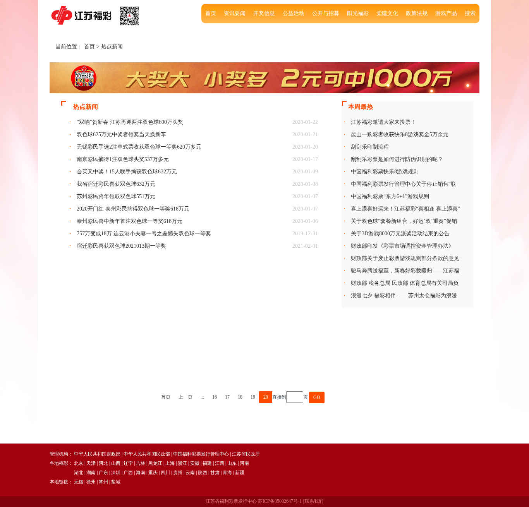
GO (316, 397)
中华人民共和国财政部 (97, 454)
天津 (91, 463)
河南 (244, 463)
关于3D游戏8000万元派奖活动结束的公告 (400, 233)
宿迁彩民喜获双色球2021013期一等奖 (121, 246)
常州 (103, 482)
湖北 (78, 472)
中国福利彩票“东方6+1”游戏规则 (390, 196)
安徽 (194, 463)
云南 (190, 472)
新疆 (239, 472)
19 (253, 397)
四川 (165, 472)
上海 (170, 463)
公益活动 (293, 13)
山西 (115, 463)
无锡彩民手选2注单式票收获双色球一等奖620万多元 (139, 147)
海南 (140, 472)
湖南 (91, 472)
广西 (128, 472)
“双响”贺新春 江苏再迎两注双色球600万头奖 (130, 122)
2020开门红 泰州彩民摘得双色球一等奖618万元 (133, 209)
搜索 (470, 13)
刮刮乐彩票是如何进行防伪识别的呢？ (397, 159)
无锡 (78, 482)
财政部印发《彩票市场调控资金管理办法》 (402, 246)
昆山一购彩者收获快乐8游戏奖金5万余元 (399, 134)
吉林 (140, 463)
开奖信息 (264, 13)
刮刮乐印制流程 (370, 147)
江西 (219, 463)
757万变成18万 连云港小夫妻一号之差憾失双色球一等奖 (144, 233)
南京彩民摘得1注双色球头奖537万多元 (123, 159)
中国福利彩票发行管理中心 (201, 454)
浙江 (182, 463)
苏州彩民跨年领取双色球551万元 (116, 196)
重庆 (153, 472)
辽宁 (128, 463)
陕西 (202, 472)
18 (240, 397)
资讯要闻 (235, 13)
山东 (232, 463)
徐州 (91, 482)
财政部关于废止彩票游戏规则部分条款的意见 (405, 258)
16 (214, 397)
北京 (78, 463)
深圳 (115, 472)
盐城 (115, 482)
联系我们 (314, 501)
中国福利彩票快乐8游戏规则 (385, 172)
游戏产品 (446, 13)
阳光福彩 (358, 13)
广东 (103, 472)
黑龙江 (155, 463)
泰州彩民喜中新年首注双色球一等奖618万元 (129, 221)
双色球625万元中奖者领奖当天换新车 (121, 134)
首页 (210, 13)
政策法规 (417, 13)
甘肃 (215, 472)
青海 (227, 472)
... (202, 397)
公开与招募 (325, 13)
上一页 (185, 397)
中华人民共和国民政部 (147, 454)
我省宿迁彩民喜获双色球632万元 (116, 184)
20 (265, 397)
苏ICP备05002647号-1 (280, 501)
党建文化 (387, 13)
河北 (103, 463)
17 (227, 397)
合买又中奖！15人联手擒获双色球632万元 (127, 172)
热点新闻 (112, 47)
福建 (207, 463)
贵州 (177, 472)
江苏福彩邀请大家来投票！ (383, 122)
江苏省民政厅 (246, 454)
